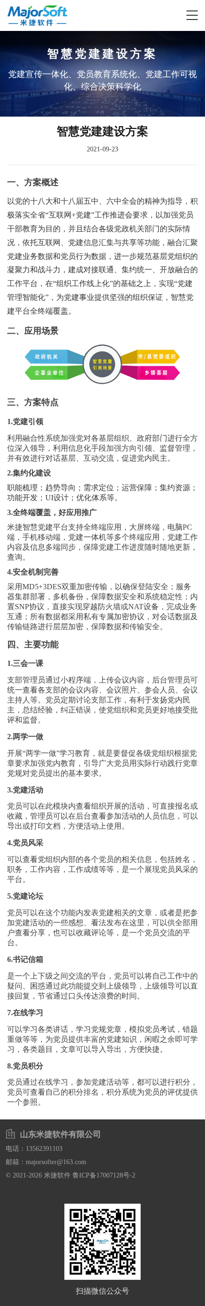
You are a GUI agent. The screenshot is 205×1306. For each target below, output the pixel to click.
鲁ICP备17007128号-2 (103, 1175)
